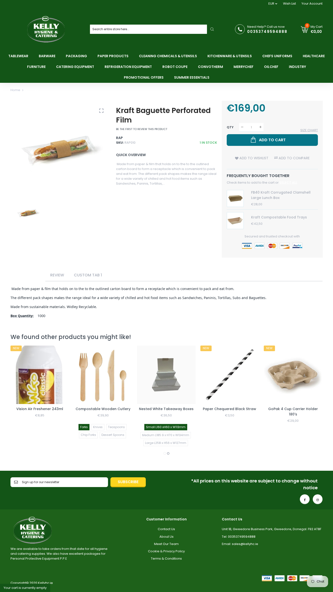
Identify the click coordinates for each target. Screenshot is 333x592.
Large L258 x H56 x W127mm (165, 443)
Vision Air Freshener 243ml (39, 408)
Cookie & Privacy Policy (166, 551)
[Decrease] (242, 127)
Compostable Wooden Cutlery (103, 408)
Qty (230, 127)
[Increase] (260, 127)
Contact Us (166, 529)
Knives (98, 427)
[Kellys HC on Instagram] (318, 499)
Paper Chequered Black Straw (229, 408)
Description (27, 275)
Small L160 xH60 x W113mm (166, 427)
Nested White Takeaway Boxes (166, 408)
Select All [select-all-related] (288, 182)
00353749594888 (267, 31)
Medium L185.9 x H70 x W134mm (165, 435)
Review (57, 275)
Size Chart (309, 130)
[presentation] (20, 401)
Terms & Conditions (166, 558)
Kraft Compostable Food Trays (279, 217)
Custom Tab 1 (88, 275)
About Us (166, 536)
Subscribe (128, 481)
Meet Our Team (166, 544)
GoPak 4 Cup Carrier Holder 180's (293, 411)
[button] (165, 453)
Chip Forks (88, 435)
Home (15, 90)
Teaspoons (116, 427)
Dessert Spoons (112, 435)
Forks (84, 427)
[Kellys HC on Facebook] (305, 499)
